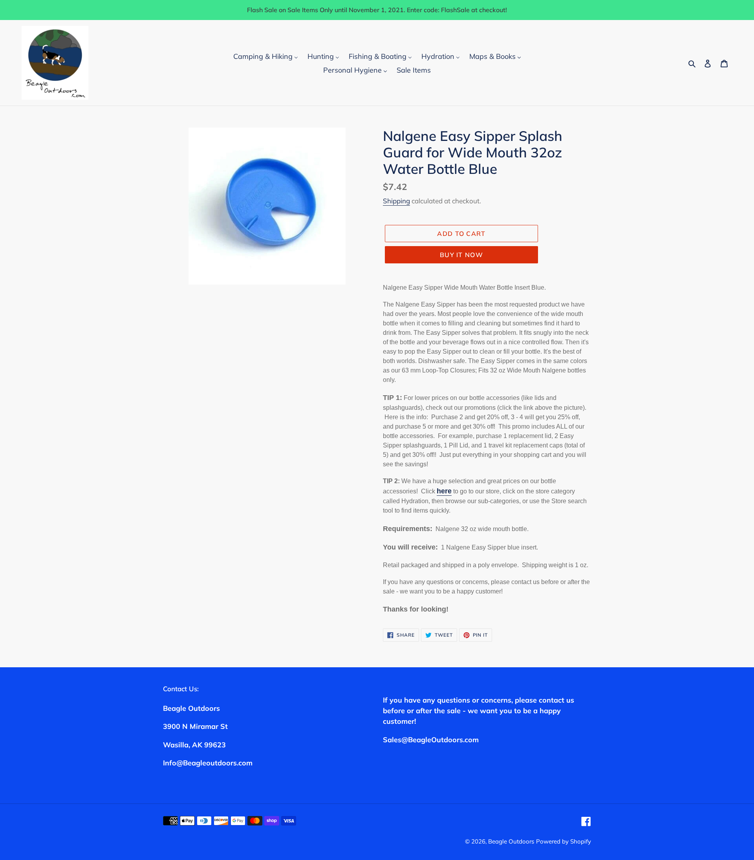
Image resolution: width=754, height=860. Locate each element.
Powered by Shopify (563, 841)
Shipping (396, 201)
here (444, 491)
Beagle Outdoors (511, 841)
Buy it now (461, 255)
